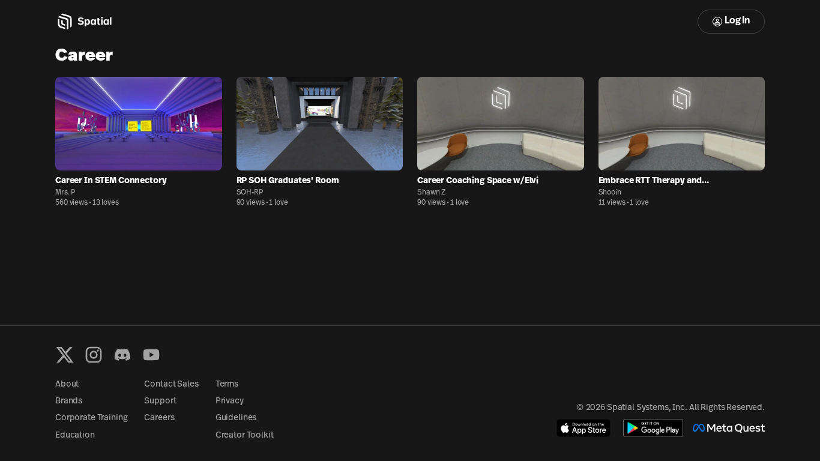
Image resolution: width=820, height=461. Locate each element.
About (67, 384)
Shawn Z (431, 192)
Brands (68, 401)
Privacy (230, 401)
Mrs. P (65, 192)
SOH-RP (250, 192)
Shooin (609, 192)
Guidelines (236, 418)
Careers (159, 418)
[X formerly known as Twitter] (64, 354)
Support (160, 401)
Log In (737, 21)
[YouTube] (151, 354)
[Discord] (122, 354)
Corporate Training (91, 418)
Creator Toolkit (245, 435)
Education (75, 435)
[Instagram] (93, 354)
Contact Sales (171, 384)
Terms (227, 384)
